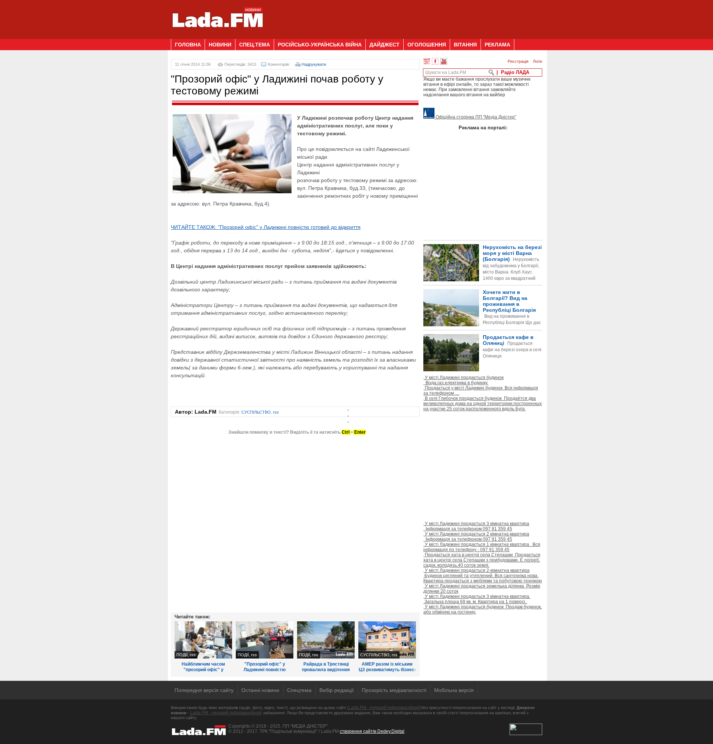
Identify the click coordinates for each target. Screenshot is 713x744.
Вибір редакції (336, 690)
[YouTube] (443, 61)
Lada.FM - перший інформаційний (226, 712)
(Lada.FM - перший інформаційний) (384, 707)
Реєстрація (518, 61)
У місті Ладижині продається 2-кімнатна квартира (482, 575)
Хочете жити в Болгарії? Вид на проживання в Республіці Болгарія (482, 319)
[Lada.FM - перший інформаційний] (217, 36)
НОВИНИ (220, 45)
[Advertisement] (407, 16)
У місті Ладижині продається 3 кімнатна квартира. (476, 599)
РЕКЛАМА (497, 45)
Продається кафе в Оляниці (512, 346)
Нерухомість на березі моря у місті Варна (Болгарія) (512, 269)
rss (276, 412)
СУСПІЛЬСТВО (256, 412)
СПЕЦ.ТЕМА (254, 45)
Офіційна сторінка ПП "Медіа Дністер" (475, 117)
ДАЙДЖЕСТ (384, 45)
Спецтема (299, 690)
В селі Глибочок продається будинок (482, 403)
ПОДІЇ (182, 655)
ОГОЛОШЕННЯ (426, 45)
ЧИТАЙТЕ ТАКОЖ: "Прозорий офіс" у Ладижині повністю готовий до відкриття (266, 227)
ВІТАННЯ (465, 45)
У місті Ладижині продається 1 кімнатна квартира (481, 547)
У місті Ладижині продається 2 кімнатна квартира (476, 536)
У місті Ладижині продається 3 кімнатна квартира (476, 526)
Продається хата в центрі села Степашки (481, 560)
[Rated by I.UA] (525, 733)
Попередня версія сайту (204, 690)
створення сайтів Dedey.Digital (372, 731)
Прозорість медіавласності (394, 690)
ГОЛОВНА (188, 45)
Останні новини (260, 690)
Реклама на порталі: (483, 127)
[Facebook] (435, 61)
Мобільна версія (454, 690)
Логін (537, 61)
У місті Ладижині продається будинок (463, 380)
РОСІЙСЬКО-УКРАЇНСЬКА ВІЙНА (320, 45)
